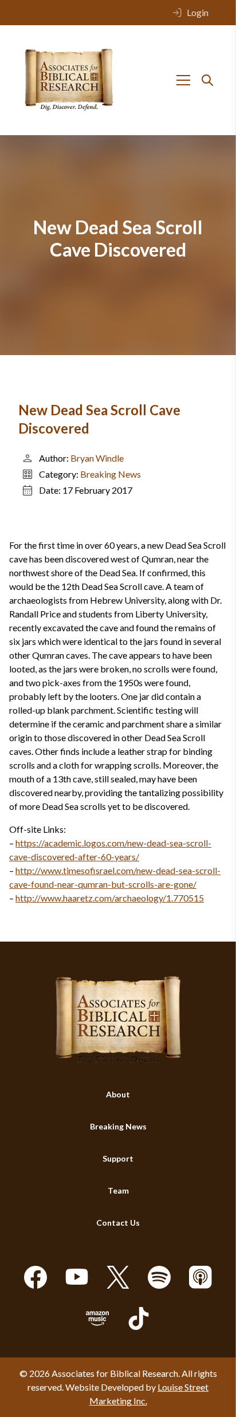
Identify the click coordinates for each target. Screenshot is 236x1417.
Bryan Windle (97, 457)
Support (118, 1158)
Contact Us (118, 1222)
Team (118, 1190)
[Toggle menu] (183, 80)
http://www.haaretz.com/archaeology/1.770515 (109, 897)
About (118, 1094)
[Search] (207, 80)
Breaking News (110, 474)
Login (198, 12)
